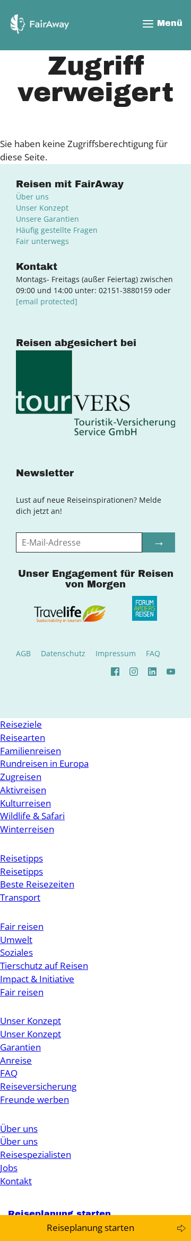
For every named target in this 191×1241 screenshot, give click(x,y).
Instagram (133, 671)
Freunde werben (34, 1099)
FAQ (153, 653)
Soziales (16, 952)
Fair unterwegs (42, 241)
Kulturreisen (25, 803)
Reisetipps (21, 858)
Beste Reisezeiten (37, 884)
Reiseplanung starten (90, 1227)
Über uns (32, 197)
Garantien (20, 1047)
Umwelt (16, 940)
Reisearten (22, 737)
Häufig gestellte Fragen (57, 230)
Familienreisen (30, 751)
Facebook (115, 671)
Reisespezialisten (35, 1154)
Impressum (116, 653)
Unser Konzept (42, 208)
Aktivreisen (23, 790)
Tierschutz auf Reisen (44, 965)
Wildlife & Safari (32, 816)
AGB (23, 653)
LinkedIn (152, 671)
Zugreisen (20, 777)
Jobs (9, 1168)
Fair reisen (22, 926)
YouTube (171, 671)
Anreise (16, 1060)
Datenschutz (63, 653)
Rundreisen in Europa (44, 763)
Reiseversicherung (38, 1086)
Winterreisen (27, 829)
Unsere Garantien (47, 219)
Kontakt (16, 1181)
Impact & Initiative (37, 979)
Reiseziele (21, 724)
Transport (20, 897)
